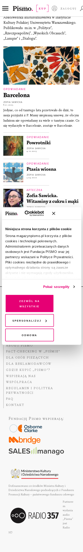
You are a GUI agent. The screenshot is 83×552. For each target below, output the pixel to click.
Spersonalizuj (26, 320)
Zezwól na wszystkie (29, 303)
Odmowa (29, 335)
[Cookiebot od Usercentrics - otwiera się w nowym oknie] (31, 213)
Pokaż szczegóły (56, 287)
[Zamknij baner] (65, 213)
